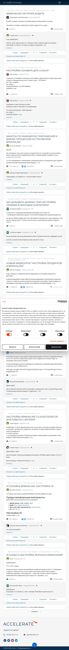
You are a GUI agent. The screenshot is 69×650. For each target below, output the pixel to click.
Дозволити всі (56, 347)
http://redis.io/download (21, 505)
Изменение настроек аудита (25, 13)
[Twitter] (25, 166)
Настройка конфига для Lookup (27, 70)
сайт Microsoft (35, 507)
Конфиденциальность (24, 648)
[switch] (26, 334)
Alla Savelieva (14, 74)
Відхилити (12, 347)
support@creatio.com (32, 634)
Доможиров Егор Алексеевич (19, 17)
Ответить (9, 48)
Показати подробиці (57, 341)
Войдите (9, 60)
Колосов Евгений (15, 146)
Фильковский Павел (16, 585)
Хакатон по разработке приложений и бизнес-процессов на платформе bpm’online (31, 139)
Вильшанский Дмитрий (17, 381)
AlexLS (12, 353)
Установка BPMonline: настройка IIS (29, 486)
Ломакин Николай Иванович (18, 525)
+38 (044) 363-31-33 (12, 634)
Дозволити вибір (34, 347)
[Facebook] (22, 166)
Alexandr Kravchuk (15, 490)
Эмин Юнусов (14, 423)
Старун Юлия (14, 35)
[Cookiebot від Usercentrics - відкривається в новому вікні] (59, 301)
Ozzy (11, 559)
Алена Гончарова (15, 270)
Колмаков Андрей (15, 209)
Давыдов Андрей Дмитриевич (19, 173)
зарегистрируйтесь (21, 60)
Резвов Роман (14, 447)
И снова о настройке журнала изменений (34, 555)
